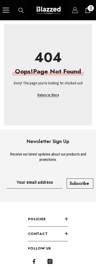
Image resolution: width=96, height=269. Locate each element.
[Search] (21, 10)
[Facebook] (34, 261)
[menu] (6, 10)
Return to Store (48, 95)
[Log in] (75, 10)
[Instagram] (50, 261)
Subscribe (79, 183)
